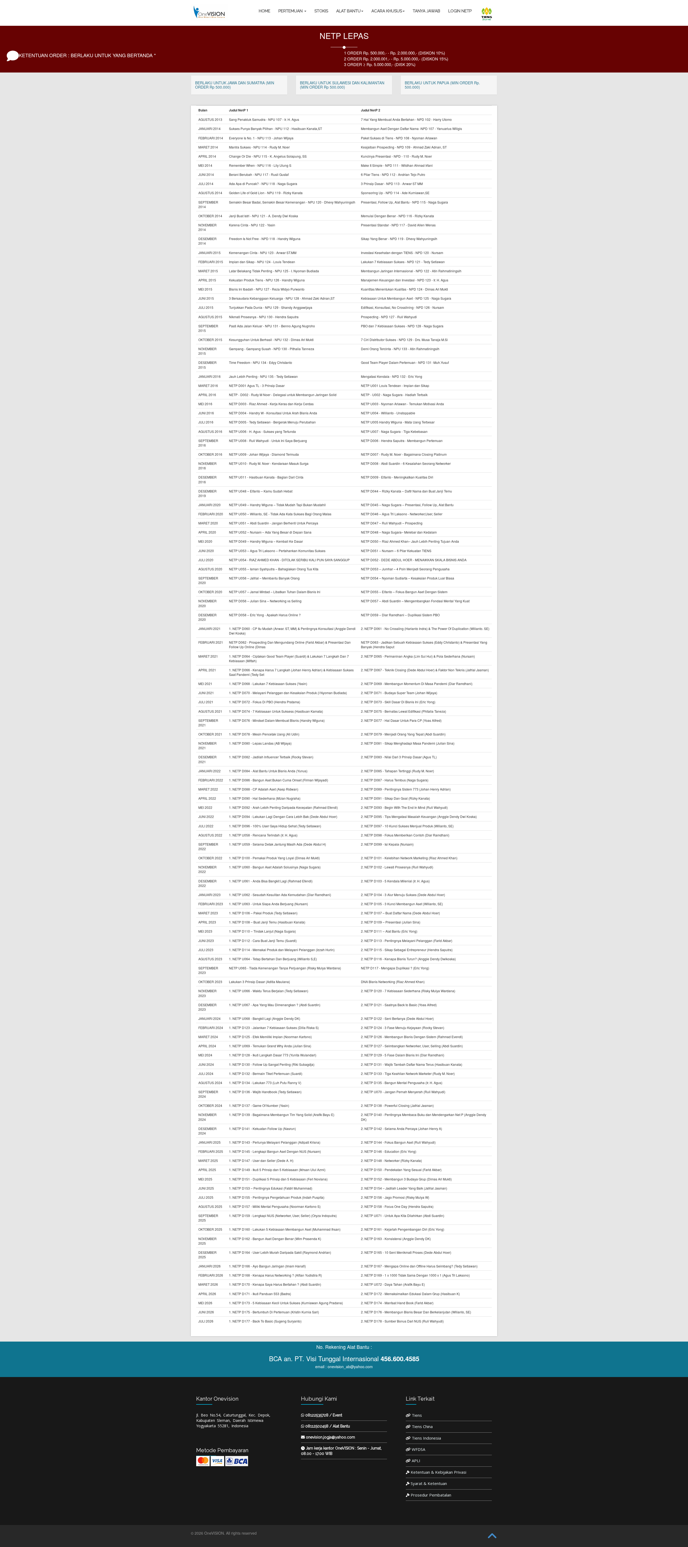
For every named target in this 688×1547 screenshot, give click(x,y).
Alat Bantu (348, 11)
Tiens (417, 1415)
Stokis (321, 11)
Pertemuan (291, 11)
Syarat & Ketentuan (429, 1483)
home (264, 11)
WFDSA (418, 1449)
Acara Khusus (386, 11)
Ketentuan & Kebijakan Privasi (438, 1472)
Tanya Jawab (426, 11)
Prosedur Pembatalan (431, 1495)
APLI (416, 1460)
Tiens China (422, 1426)
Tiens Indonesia (426, 1438)
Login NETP (460, 11)
